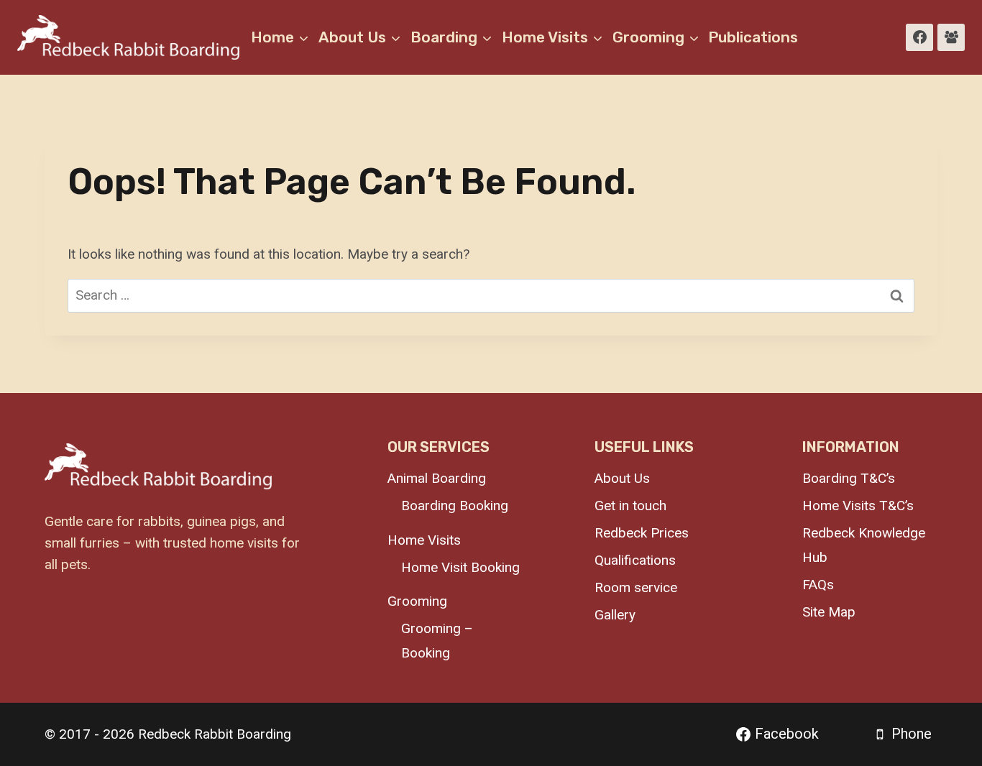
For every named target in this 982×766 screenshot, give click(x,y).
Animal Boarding (436, 478)
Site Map (828, 612)
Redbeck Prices (642, 533)
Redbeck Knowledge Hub (863, 545)
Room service (636, 587)
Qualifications (635, 560)
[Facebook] (919, 37)
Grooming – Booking (437, 640)
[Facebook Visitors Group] (951, 37)
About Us (622, 478)
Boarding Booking (454, 505)
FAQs (818, 584)
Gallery (615, 614)
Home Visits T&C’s (858, 505)
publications (753, 37)
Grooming (417, 601)
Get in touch (630, 505)
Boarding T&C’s (848, 478)
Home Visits (424, 540)
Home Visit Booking (460, 567)
